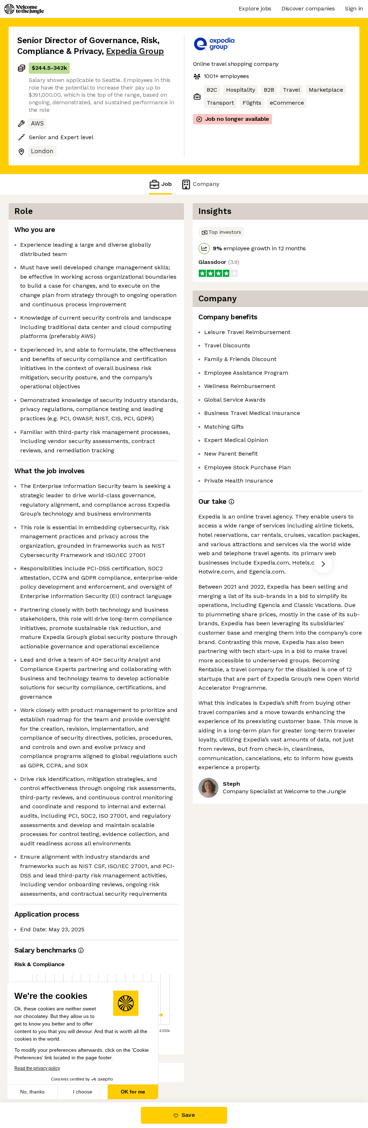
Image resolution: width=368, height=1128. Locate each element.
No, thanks (32, 1092)
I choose (82, 1092)
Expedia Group (135, 51)
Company (206, 184)
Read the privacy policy (37, 1068)
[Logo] (24, 9)
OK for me (133, 1092)
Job (166, 184)
